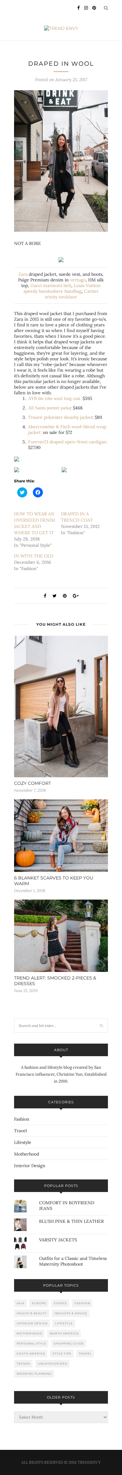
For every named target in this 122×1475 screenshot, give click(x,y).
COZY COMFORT (32, 783)
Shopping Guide (69, 1343)
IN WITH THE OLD (33, 556)
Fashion (21, 1119)
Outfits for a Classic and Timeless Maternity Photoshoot (73, 1261)
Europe (39, 1303)
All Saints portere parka (49, 408)
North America (64, 1333)
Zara (23, 274)
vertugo (78, 280)
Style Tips (62, 1353)
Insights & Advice (70, 1313)
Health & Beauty (32, 1313)
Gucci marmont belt (50, 285)
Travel (20, 1131)
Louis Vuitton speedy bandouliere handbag (62, 288)
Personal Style (31, 1343)
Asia (20, 1303)
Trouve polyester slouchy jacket (60, 417)
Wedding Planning (34, 1373)
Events (60, 1303)
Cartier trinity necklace (72, 294)
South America (31, 1353)
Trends (23, 1363)
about (61, 1050)
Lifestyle (22, 1142)
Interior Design (29, 1165)
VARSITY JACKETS (58, 1240)
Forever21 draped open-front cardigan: (68, 442)
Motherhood (26, 1154)
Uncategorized (52, 1363)
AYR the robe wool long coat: (54, 398)
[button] (61, 161)
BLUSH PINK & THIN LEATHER (71, 1221)
